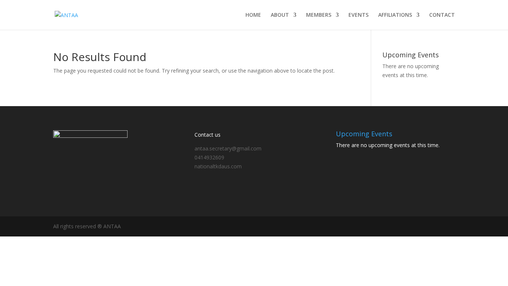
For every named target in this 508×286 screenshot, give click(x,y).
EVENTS (358, 15)
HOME (253, 15)
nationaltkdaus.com (218, 166)
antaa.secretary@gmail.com (227, 148)
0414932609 (209, 157)
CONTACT (442, 15)
